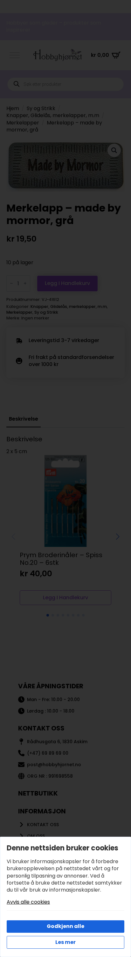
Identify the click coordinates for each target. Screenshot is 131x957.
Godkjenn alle (65, 926)
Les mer (65, 942)
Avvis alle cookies (28, 902)
